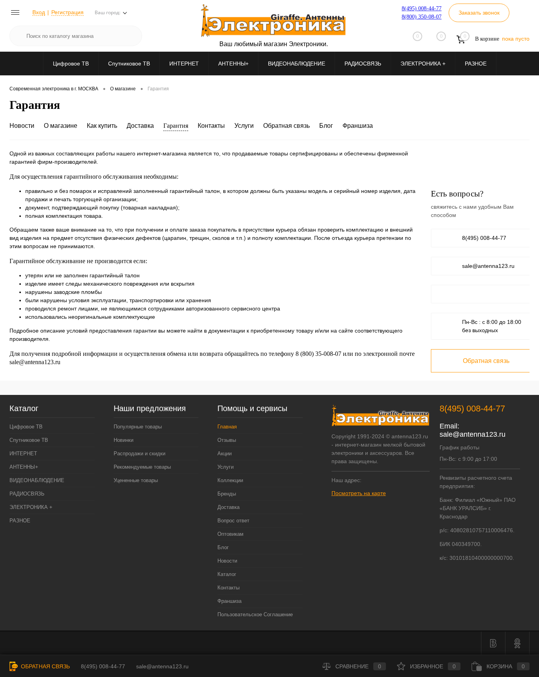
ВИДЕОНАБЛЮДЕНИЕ (296, 63)
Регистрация (67, 12)
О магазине (60, 125)
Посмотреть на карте (358, 493)
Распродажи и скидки (139, 453)
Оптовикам (230, 534)
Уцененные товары (136, 480)
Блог (326, 125)
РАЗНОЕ (476, 63)
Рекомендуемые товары (142, 467)
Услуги (244, 125)
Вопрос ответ (233, 521)
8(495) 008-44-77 (422, 8)
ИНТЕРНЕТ (184, 63)
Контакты (211, 125)
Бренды (226, 494)
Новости (21, 125)
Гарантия (175, 125)
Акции (224, 453)
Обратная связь (286, 125)
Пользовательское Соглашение (255, 614)
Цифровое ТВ (71, 63)
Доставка (140, 125)
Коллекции (230, 480)
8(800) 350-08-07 (422, 17)
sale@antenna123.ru (488, 266)
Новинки (123, 440)
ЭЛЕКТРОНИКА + (423, 63)
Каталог (226, 574)
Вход (38, 12)
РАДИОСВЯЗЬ (362, 63)
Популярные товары (138, 427)
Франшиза (357, 125)
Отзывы (226, 440)
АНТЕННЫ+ (233, 63)
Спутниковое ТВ (129, 63)
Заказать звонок (479, 12)
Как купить (102, 125)
